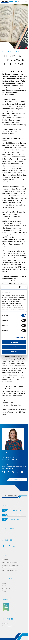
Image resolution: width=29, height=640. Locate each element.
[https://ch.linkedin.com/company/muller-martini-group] (14, 546)
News (4, 583)
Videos (4, 591)
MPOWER (5, 560)
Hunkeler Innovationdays (9, 570)
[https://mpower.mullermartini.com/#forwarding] (22, 2)
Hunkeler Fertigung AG (9, 567)
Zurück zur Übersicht (17, 479)
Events (4, 586)
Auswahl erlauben (14, 347)
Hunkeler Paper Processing (10, 562)
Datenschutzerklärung (8, 626)
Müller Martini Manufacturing (10, 565)
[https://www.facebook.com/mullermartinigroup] (3, 546)
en (18, 2)
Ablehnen (14, 351)
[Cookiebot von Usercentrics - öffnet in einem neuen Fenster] (19, 287)
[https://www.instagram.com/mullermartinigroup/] (8, 546)
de (16, 2)
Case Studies (6, 588)
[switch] (23, 320)
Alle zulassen (14, 342)
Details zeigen (19, 337)
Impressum (5, 623)
